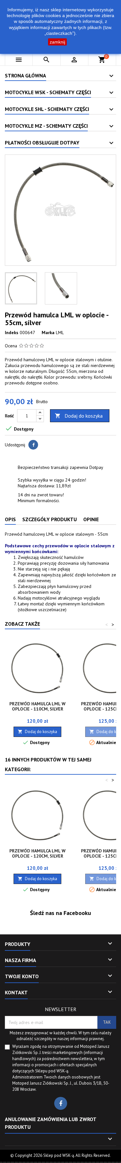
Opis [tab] (10, 519)
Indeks (11, 332)
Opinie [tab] (91, 519)
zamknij (57, 42)
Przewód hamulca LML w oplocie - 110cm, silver (37, 706)
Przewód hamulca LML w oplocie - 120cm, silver (37, 853)
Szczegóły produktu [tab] (49, 519)
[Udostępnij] (33, 445)
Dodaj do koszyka (79, 416)
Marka (48, 332)
